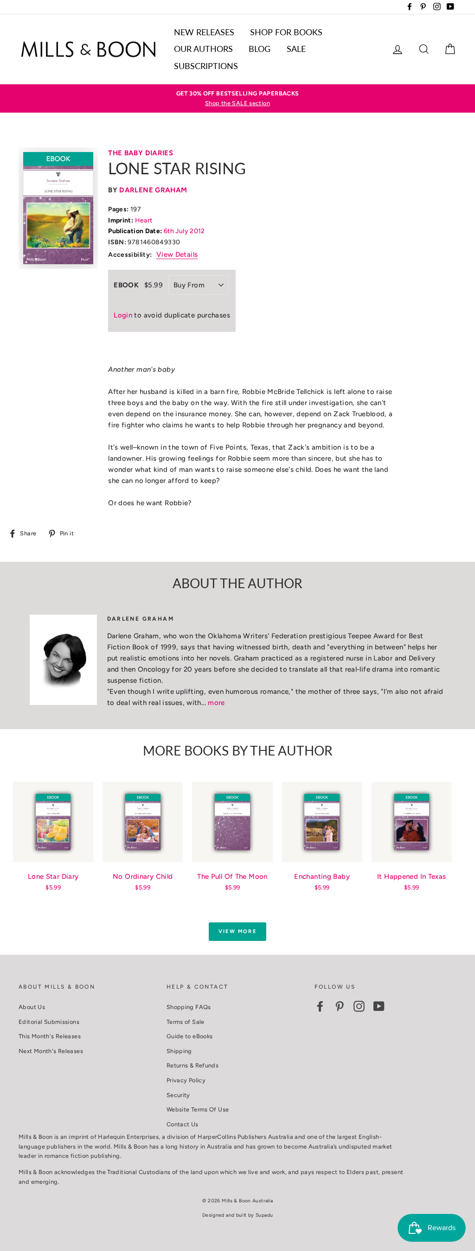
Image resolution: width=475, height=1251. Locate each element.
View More (237, 931)
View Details (177, 254)
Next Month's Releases (51, 1051)
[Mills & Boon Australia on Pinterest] (339, 1006)
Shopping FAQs (189, 1006)
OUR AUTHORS (203, 49)
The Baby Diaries (140, 153)
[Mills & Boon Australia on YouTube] (379, 1006)
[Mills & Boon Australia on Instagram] (359, 1006)
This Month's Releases (50, 1036)
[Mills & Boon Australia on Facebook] (320, 1006)
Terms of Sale (186, 1021)
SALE (296, 49)
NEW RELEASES (204, 32)
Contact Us (183, 1124)
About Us (32, 1006)
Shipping (179, 1051)
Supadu (264, 1215)
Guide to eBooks (190, 1036)
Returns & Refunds (192, 1065)
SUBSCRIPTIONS (206, 66)
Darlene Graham (153, 190)
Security (178, 1095)
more (216, 703)
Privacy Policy (186, 1080)
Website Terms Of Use (198, 1109)
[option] (237, 98)
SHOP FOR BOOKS (286, 32)
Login (123, 315)
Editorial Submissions (49, 1021)
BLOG (259, 49)
